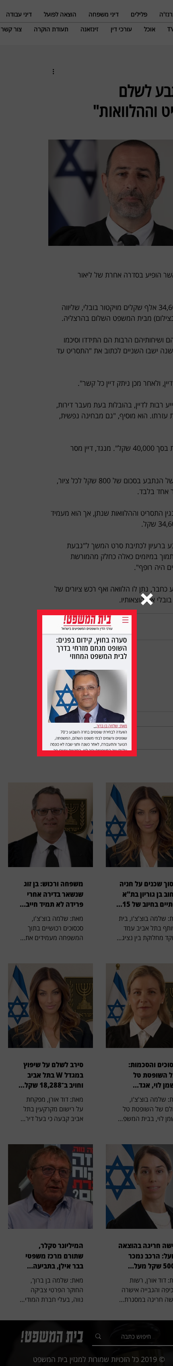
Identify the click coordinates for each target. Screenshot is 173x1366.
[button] (147, 599)
